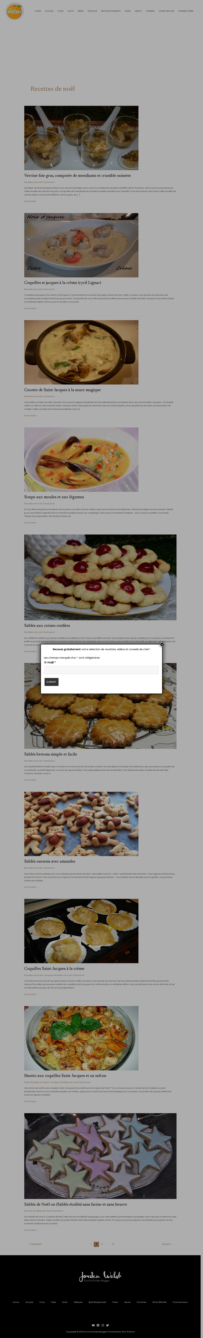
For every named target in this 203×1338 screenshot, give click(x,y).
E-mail (50, 662)
